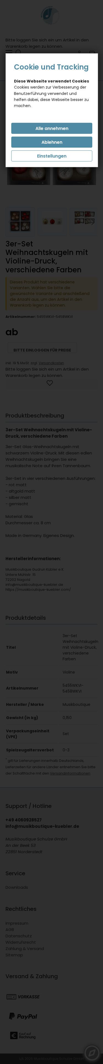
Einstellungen (51, 156)
